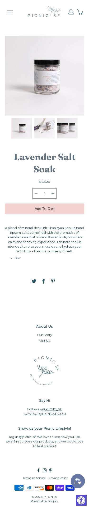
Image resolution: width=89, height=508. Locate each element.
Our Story (44, 335)
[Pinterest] (52, 281)
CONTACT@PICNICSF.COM (44, 414)
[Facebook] (43, 281)
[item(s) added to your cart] (80, 12)
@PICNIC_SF (52, 409)
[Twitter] (33, 281)
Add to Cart (45, 209)
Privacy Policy (58, 478)
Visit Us (44, 340)
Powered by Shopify (44, 501)
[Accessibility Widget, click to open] (81, 500)
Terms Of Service (34, 478)
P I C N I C (50, 496)
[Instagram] (45, 470)
